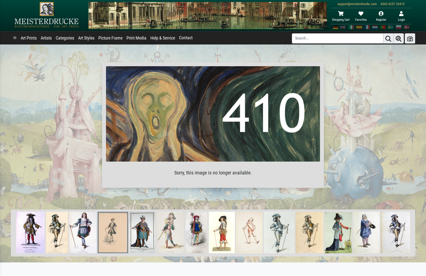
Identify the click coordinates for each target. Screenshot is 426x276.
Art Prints (29, 38)
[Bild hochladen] (410, 38)
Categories (65, 38)
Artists (46, 38)
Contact (186, 37)
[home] (15, 38)
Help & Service (162, 38)
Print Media (136, 38)
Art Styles (86, 38)
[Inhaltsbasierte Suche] (398, 38)
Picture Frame (110, 38)
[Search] (388, 38)
